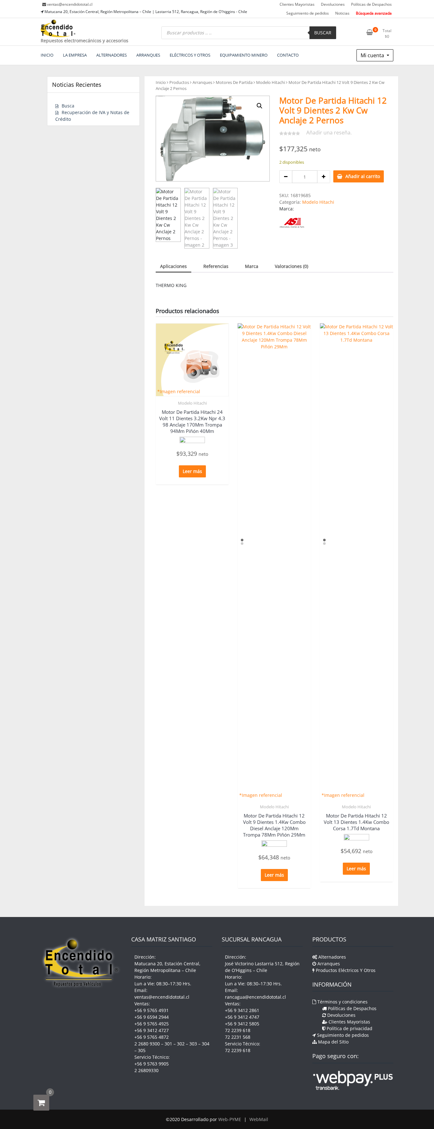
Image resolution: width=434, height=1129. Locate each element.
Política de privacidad (348, 1028)
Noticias (342, 13)
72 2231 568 (237, 1037)
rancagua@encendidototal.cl (255, 997)
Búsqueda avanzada (374, 13)
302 (181, 1044)
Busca (68, 106)
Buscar (322, 33)
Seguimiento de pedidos (307, 13)
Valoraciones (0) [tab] (291, 266)
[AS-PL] (291, 222)
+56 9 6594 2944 (151, 1017)
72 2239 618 (237, 1030)
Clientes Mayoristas (297, 4)
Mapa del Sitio (333, 1042)
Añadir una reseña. (329, 132)
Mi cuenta (373, 55)
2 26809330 (146, 1070)
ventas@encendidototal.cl (69, 4)
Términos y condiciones (342, 1002)
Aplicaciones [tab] (173, 266)
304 (205, 1044)
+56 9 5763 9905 (151, 1064)
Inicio (161, 82)
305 (142, 1050)
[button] (259, 106)
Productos (179, 82)
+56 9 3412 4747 (242, 1017)
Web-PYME (229, 1119)
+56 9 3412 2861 (242, 1010)
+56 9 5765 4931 (151, 1010)
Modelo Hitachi (270, 82)
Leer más (192, 471)
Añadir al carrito (362, 176)
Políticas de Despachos (371, 4)
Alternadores (331, 957)
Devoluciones (333, 4)
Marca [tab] (251, 266)
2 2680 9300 (147, 1044)
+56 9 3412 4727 (151, 1030)
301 (168, 1044)
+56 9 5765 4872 (151, 1037)
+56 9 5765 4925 (151, 1024)
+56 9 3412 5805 (242, 1024)
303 (193, 1044)
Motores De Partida (234, 82)
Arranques (202, 82)
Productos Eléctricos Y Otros (345, 970)
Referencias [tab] (215, 266)
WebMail (258, 1119)
